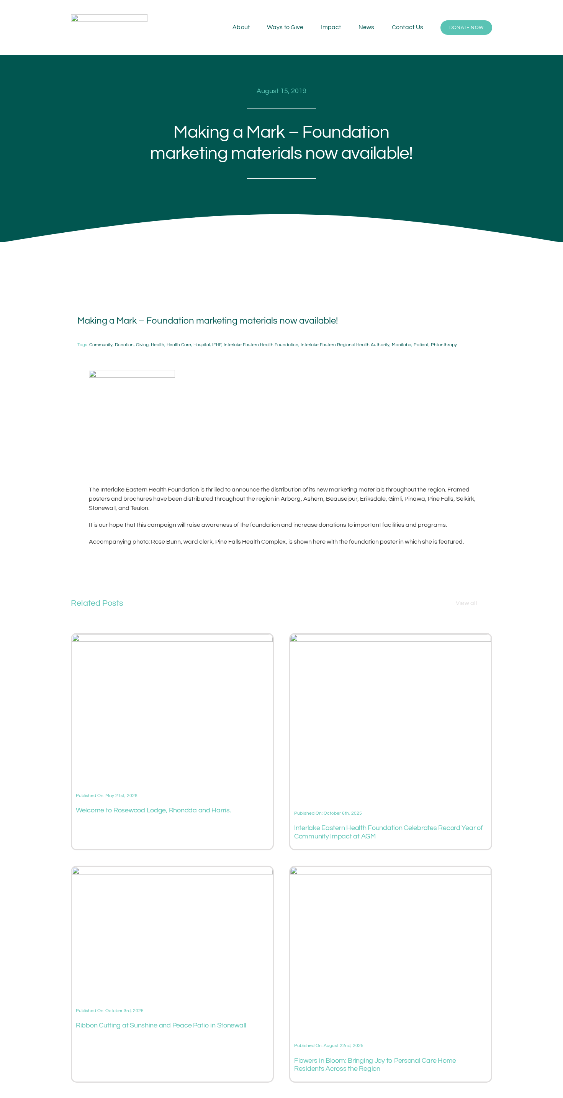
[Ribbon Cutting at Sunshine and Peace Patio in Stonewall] (172, 871)
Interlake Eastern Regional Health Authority (345, 344)
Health (157, 344)
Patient (421, 344)
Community (101, 344)
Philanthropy (444, 344)
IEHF (216, 344)
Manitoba (401, 344)
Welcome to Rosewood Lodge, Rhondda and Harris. (153, 810)
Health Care (179, 344)
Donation (124, 344)
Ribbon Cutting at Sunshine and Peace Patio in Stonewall (161, 1025)
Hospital (201, 344)
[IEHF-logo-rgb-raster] (109, 17)
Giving (142, 344)
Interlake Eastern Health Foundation (261, 344)
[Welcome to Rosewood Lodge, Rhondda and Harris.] (172, 639)
